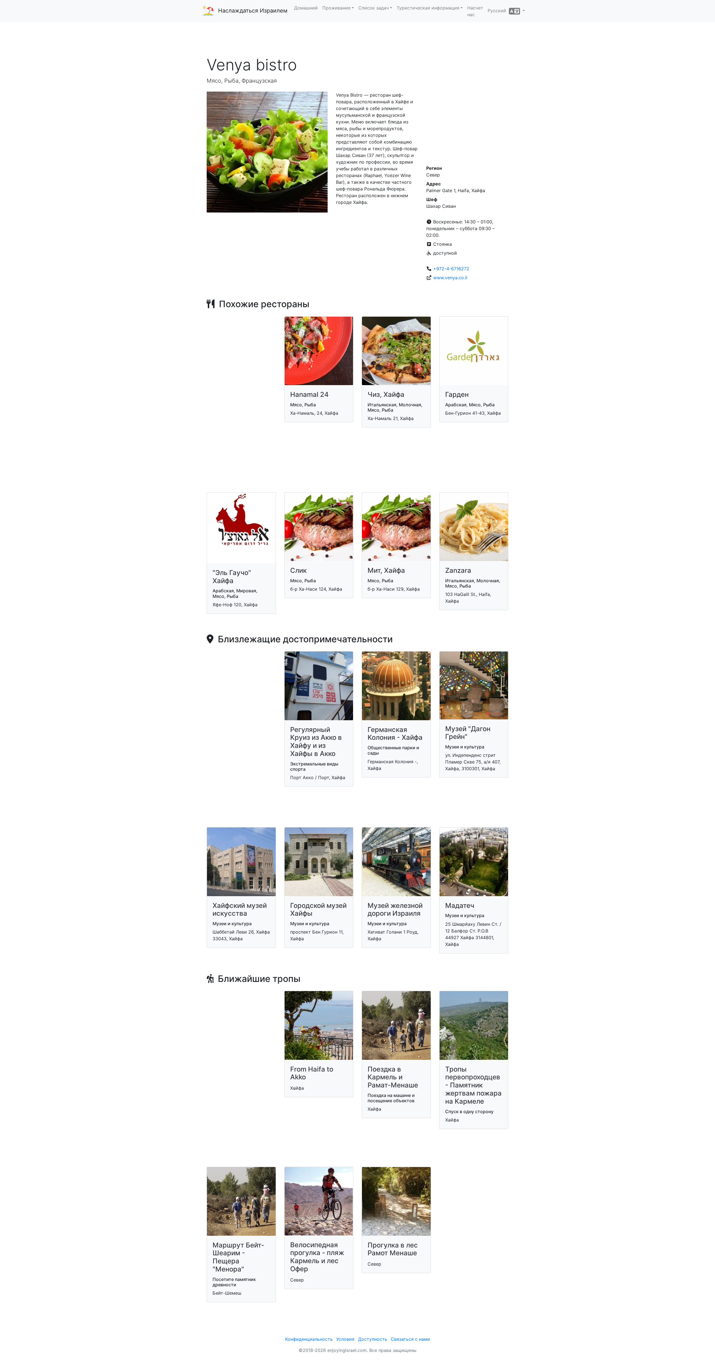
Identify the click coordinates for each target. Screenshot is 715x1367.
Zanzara (458, 570)
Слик (298, 570)
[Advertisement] (357, 38)
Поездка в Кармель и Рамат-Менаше (393, 1077)
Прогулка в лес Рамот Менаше (393, 1249)
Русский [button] (498, 10)
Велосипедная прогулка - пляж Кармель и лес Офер (317, 1257)
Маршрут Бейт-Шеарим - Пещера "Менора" (238, 1257)
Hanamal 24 (309, 394)
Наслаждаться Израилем (252, 10)
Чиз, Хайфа (386, 394)
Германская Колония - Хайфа (395, 734)
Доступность (372, 1339)
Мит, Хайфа (386, 570)
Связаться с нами (410, 1339)
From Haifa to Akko (311, 1073)
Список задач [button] (373, 8)
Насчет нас (475, 11)
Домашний (306, 8)
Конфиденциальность (309, 1339)
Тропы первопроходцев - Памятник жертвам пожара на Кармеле (473, 1085)
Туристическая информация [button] (428, 8)
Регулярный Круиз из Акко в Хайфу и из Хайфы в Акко (316, 742)
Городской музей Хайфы (318, 909)
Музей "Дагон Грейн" (467, 733)
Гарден (457, 394)
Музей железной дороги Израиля (395, 909)
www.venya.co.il (450, 277)
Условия (345, 1339)
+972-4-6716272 (451, 268)
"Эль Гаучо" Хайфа (232, 577)
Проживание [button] (336, 8)
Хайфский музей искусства (240, 909)
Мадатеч (459, 905)
